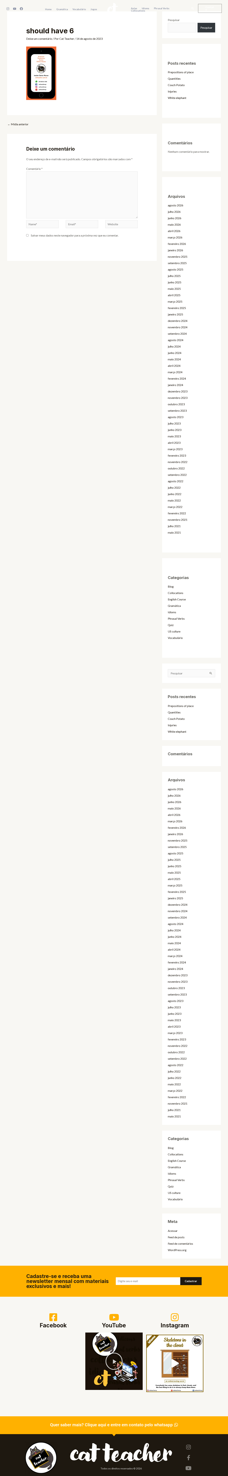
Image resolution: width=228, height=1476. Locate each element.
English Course (177, 599)
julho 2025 (174, 275)
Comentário (34, 168)
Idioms (172, 612)
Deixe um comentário (39, 38)
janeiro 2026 (175, 250)
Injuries (172, 91)
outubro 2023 (176, 404)
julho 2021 (174, 526)
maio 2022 (174, 500)
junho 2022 (174, 494)
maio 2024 (174, 359)
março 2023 (175, 449)
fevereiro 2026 (177, 243)
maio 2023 (174, 436)
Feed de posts (176, 1237)
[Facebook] (21, 8)
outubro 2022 (176, 468)
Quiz (171, 625)
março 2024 (175, 372)
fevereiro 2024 (177, 378)
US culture (174, 631)
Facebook (53, 1325)
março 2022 (175, 506)
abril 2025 (174, 295)
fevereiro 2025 (177, 308)
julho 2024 (174, 346)
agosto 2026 (175, 205)
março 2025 (175, 301)
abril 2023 (174, 442)
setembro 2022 (177, 474)
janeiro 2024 (175, 385)
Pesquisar (174, 20)
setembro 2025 (177, 263)
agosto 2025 (175, 269)
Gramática (174, 605)
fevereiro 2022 (177, 513)
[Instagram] (7, 8)
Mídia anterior (17, 124)
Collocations (175, 593)
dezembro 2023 (177, 391)
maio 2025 (174, 288)
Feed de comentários (180, 1243)
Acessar (173, 1230)
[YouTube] (14, 8)
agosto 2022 (175, 481)
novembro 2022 (177, 462)
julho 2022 (174, 487)
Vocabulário (175, 637)
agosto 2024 (175, 340)
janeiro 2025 (175, 314)
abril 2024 (174, 365)
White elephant (177, 97)
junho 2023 (174, 429)
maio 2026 (174, 224)
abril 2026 (174, 231)
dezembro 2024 (177, 320)
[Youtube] (188, 1468)
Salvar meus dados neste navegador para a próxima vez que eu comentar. (74, 235)
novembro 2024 (177, 327)
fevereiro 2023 (177, 455)
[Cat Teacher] (112, 8)
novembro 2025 (177, 256)
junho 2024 (174, 352)
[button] (193, 8)
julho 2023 (174, 423)
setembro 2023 (177, 410)
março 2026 (175, 237)
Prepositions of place (181, 72)
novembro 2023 (177, 397)
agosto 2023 (175, 417)
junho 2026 (174, 218)
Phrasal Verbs (176, 618)
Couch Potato (176, 85)
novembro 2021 (177, 519)
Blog (171, 586)
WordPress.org (177, 1250)
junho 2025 (174, 282)
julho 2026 (174, 211)
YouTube (114, 1325)
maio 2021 (174, 532)
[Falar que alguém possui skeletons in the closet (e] (174, 1363)
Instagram (175, 1325)
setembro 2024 (177, 333)
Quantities (174, 78)
